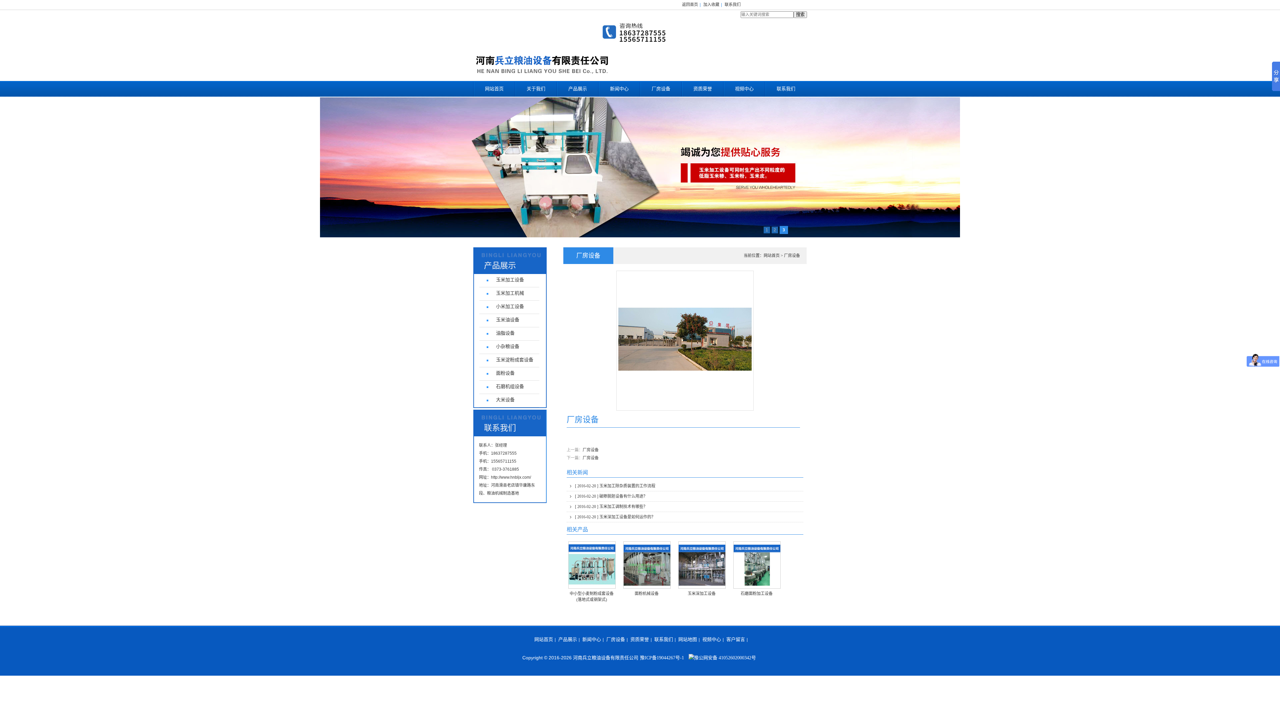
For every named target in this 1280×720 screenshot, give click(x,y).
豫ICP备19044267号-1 (662, 657)
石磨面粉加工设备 (757, 593)
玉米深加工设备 (702, 593)
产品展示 (577, 88)
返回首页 (690, 4)
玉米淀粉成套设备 (514, 359)
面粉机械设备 (647, 593)
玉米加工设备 (510, 279)
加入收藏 (711, 4)
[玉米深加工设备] (702, 565)
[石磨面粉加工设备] (757, 565)
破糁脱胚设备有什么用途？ (611, 496)
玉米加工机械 (510, 293)
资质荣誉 (702, 88)
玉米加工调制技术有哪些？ (611, 506)
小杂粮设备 (507, 346)
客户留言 (735, 639)
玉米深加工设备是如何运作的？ (615, 517)
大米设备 (505, 399)
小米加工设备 (510, 306)
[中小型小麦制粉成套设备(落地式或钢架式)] (592, 565)
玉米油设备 (507, 319)
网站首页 (494, 88)
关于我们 (536, 88)
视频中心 (744, 88)
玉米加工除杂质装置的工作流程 (615, 486)
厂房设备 (661, 88)
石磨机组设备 (510, 386)
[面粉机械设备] (647, 565)
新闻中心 (619, 88)
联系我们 (733, 4)
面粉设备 (505, 373)
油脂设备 (505, 333)
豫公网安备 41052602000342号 (725, 657)
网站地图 (687, 639)
